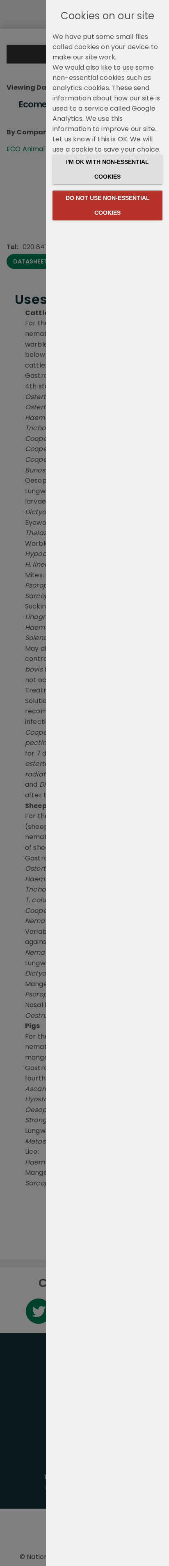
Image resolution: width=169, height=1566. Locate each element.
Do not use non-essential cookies (108, 205)
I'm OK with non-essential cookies (107, 169)
